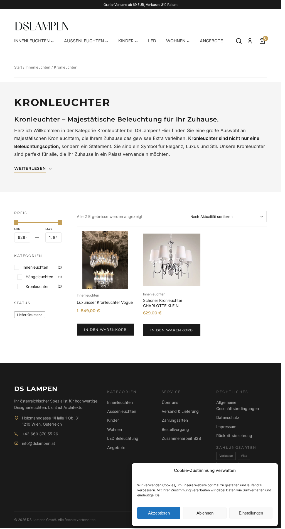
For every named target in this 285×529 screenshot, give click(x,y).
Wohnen (114, 429)
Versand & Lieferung (180, 411)
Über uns (170, 402)
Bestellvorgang (175, 429)
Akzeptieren (159, 513)
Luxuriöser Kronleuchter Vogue (105, 302)
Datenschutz (227, 417)
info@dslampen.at (38, 443)
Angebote (116, 447)
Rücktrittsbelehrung (234, 435)
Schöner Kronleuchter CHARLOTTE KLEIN (162, 303)
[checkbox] (29, 314)
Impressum (226, 426)
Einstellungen (251, 513)
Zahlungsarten (175, 420)
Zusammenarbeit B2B (181, 438)
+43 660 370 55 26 (40, 433)
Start (18, 67)
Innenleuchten (38, 67)
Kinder (113, 420)
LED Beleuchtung (122, 438)
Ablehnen (204, 513)
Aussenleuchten (121, 411)
